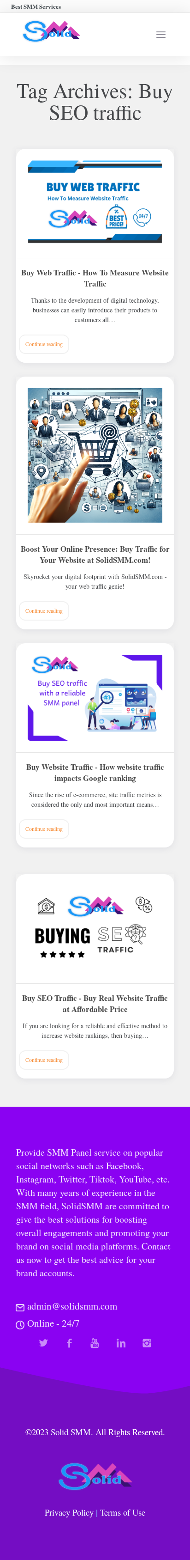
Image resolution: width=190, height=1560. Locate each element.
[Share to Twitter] (43, 1343)
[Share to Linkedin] (121, 1343)
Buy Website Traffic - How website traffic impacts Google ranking (95, 773)
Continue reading (44, 343)
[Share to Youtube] (95, 1343)
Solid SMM (71, 1432)
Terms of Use (122, 1512)
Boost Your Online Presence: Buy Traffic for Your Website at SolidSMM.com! (95, 554)
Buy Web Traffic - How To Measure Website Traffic (95, 278)
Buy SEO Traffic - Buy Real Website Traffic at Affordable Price (95, 1004)
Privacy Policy (69, 1512)
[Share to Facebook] (69, 1343)
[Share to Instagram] (146, 1343)
